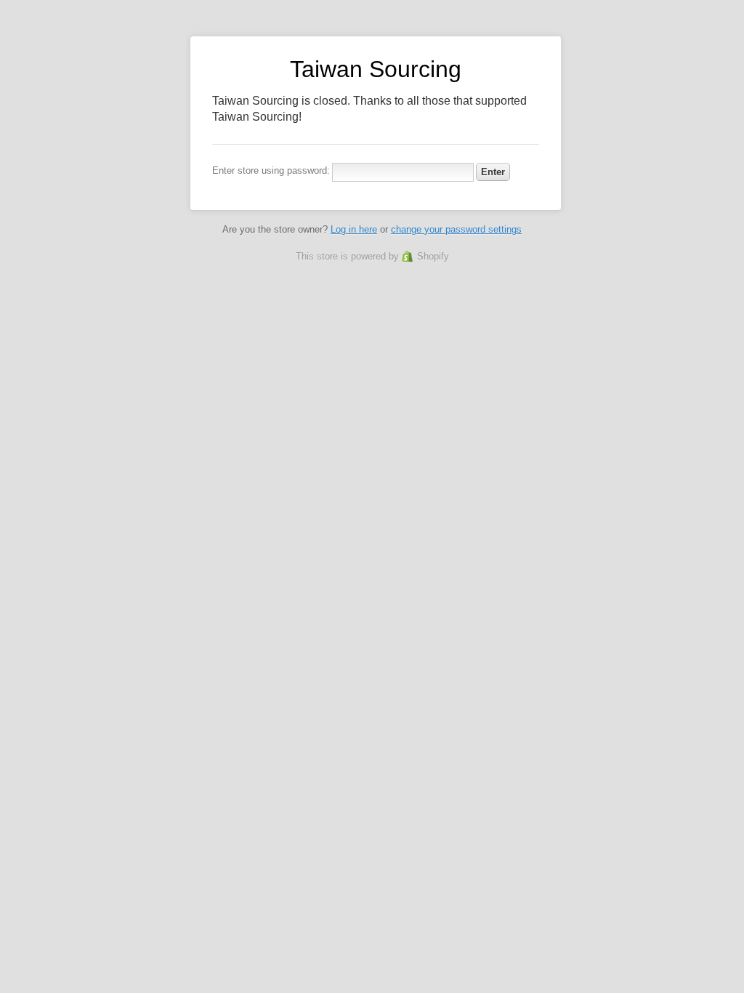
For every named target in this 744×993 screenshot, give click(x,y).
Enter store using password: (271, 170)
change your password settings (456, 229)
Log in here (354, 229)
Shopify (433, 256)
